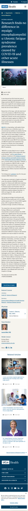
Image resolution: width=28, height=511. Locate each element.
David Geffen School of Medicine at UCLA (15, 159)
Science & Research (12, 295)
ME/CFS (3, 127)
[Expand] (25, 469)
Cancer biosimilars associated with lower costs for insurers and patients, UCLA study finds (13, 409)
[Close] (26, 493)
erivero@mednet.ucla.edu (8, 343)
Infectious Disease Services (14, 302)
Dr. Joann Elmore (17, 154)
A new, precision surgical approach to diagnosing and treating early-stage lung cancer (13, 378)
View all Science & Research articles (15, 452)
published (13, 174)
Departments (9, 13)
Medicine (17, 13)
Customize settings (14, 502)
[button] (14, 2)
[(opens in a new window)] (4, 327)
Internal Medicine (6, 15)
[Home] (2, 13)
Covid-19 (3, 295)
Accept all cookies (14, 507)
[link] (14, 328)
